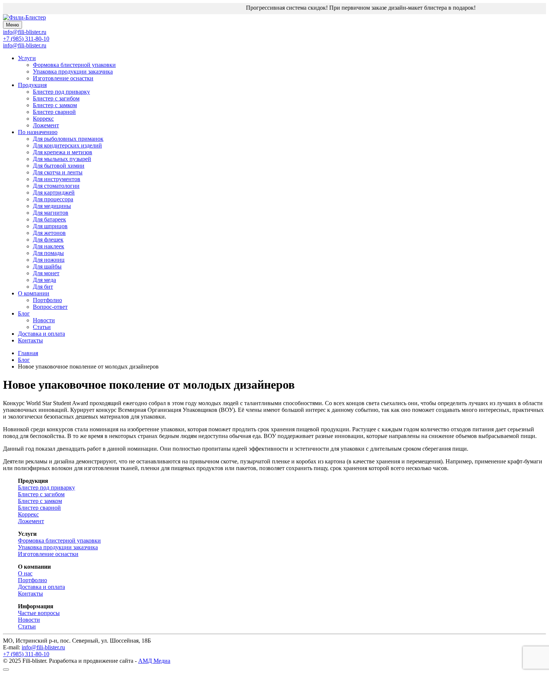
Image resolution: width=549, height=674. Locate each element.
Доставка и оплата (41, 333)
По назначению (38, 132)
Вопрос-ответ (50, 307)
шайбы (47, 266)
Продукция (32, 85)
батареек (49, 219)
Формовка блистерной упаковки (74, 65)
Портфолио (47, 300)
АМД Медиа (154, 661)
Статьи (42, 327)
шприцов (50, 226)
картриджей (54, 192)
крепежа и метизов (62, 152)
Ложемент (46, 125)
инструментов (56, 179)
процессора (53, 199)
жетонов (49, 233)
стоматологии (56, 186)
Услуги (27, 58)
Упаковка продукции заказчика (73, 71)
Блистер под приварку (61, 91)
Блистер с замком (55, 105)
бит (43, 286)
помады (48, 253)
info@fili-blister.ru (24, 45)
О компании (33, 293)
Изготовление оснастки (63, 78)
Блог (24, 313)
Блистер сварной (54, 112)
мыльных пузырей (62, 159)
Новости (44, 320)
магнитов (50, 212)
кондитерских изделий (67, 145)
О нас (25, 573)
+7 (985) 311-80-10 (26, 38)
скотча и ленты (58, 172)
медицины (52, 206)
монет (46, 273)
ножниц (49, 260)
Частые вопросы (39, 613)
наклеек (48, 246)
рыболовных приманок (68, 139)
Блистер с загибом (56, 98)
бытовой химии (58, 165)
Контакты (30, 340)
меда (44, 280)
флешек (48, 239)
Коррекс (43, 118)
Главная (28, 353)
